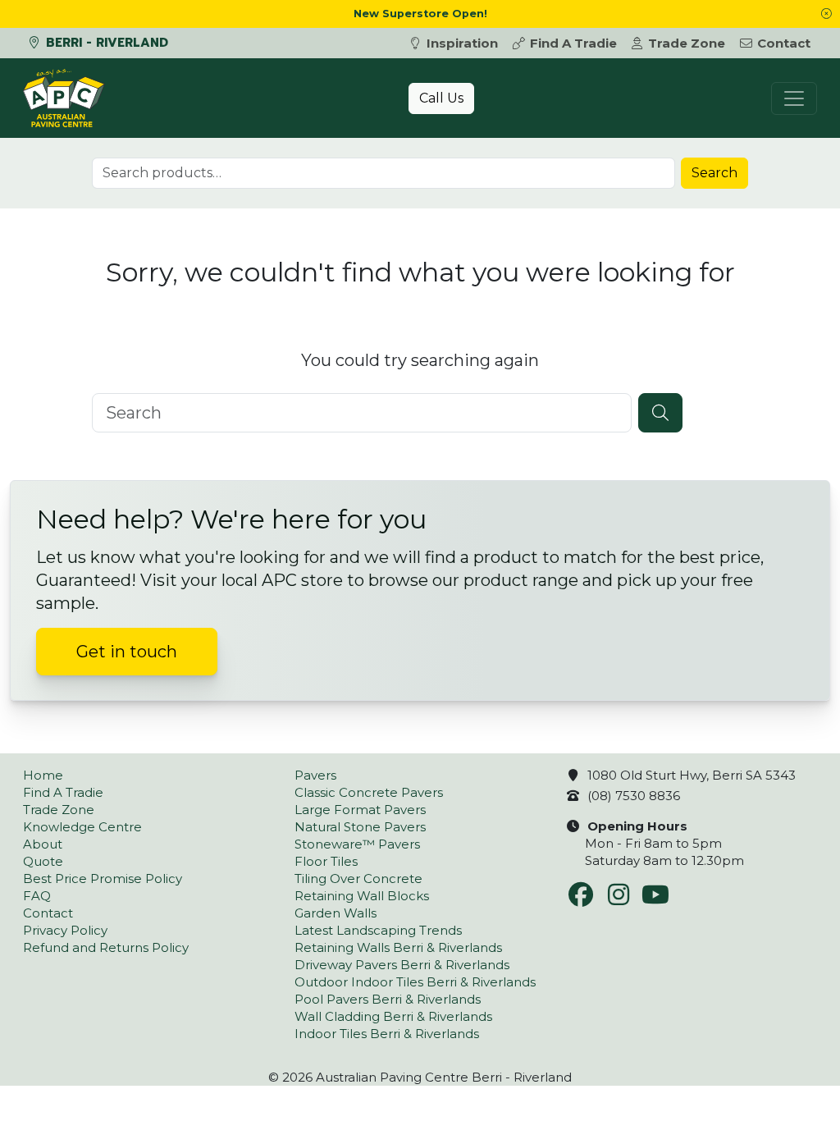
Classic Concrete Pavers (368, 792)
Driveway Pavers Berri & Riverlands (401, 964)
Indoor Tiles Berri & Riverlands (386, 1033)
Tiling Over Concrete (358, 878)
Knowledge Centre (82, 827)
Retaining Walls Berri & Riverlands (398, 947)
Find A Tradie (573, 43)
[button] (826, 13)
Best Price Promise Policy (102, 878)
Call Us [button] (441, 98)
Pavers (315, 775)
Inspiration (462, 43)
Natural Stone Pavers (360, 827)
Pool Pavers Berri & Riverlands (387, 999)
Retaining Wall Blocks (361, 896)
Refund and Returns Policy (106, 947)
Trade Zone (686, 43)
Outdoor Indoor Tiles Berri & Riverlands (415, 982)
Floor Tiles (326, 861)
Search (714, 173)
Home (43, 775)
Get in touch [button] (126, 651)
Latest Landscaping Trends (378, 930)
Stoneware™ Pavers (357, 844)
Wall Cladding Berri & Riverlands (393, 1016)
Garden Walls (335, 913)
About (42, 844)
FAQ (37, 896)
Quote (43, 861)
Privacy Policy (65, 930)
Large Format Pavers (360, 809)
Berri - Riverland (105, 43)
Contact (783, 43)
